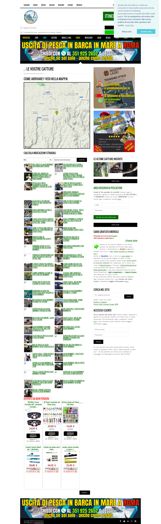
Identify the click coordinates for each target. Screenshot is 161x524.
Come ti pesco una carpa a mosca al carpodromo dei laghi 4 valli (43, 230)
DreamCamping (105, 265)
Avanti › (85, 492)
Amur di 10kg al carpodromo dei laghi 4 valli (42, 239)
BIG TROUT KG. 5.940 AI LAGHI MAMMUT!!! (73, 309)
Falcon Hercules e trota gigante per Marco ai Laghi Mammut (73, 257)
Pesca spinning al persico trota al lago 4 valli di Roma (73, 221)
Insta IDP (52, 5)
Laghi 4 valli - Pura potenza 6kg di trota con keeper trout (43, 355)
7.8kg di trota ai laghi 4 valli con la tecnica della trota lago (73, 185)
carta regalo (125, 256)
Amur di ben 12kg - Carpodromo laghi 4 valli (73, 229)
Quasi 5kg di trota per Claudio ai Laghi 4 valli (41, 283)
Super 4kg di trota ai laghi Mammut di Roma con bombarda (73, 337)
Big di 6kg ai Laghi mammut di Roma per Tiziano (43, 300)
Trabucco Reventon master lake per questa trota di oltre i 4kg (43, 257)
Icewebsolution (39, 523)
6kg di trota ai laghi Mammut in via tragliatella (43, 345)
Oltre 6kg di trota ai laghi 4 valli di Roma (43, 336)
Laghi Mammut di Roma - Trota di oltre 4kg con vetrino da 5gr (42, 328)
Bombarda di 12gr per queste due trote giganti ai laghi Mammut (43, 292)
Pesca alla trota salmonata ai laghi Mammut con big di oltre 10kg (42, 186)
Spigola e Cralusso (100, 302)
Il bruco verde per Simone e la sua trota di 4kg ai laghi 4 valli (43, 266)
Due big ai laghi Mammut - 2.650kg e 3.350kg (73, 291)
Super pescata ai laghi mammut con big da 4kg (42, 309)
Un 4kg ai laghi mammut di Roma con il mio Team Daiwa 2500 (43, 364)
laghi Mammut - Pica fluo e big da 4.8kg (73, 354)
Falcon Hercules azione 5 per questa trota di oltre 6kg (73, 166)
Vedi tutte (115, 181)
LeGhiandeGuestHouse (128, 265)
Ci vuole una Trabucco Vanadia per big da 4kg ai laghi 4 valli (72, 275)
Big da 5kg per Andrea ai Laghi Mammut (72, 345)
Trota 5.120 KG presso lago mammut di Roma (43, 372)
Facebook (27, 5)
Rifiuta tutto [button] (127, 31)
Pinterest (79, 5)
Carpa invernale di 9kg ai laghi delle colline (42, 211)
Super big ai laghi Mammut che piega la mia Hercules (73, 372)
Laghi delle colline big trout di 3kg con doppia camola (42, 203)
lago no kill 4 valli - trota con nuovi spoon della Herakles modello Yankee (73, 212)
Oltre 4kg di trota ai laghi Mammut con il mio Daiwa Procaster (43, 382)
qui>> (119, 199)
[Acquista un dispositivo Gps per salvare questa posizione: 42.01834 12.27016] (57, 148)
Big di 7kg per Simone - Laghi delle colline (43, 318)
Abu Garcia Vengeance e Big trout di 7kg (73, 247)
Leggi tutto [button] (129, 25)
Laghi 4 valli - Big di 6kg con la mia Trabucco (72, 283)
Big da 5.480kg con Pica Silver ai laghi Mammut (42, 390)
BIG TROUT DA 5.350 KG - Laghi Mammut (71, 327)
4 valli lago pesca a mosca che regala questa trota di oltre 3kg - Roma (43, 221)
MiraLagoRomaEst (100, 270)
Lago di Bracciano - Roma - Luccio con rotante (73, 300)
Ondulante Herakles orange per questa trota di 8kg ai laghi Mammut (73, 194)
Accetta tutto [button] (146, 31)
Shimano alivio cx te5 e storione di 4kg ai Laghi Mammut (42, 248)
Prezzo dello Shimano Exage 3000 (106, 304)
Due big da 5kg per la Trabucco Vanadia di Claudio (71, 239)
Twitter (43, 5)
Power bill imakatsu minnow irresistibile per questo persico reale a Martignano (42, 176)
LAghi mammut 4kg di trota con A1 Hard (74, 363)
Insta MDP (61, 5)
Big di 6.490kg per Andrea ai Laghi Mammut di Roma (73, 381)
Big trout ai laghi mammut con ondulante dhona (43, 165)
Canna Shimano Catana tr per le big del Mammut (42, 274)
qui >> (112, 238)
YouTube (70, 5)
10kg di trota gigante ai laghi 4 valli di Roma (72, 202)
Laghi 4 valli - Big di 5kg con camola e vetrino (72, 318)
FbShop (35, 5)
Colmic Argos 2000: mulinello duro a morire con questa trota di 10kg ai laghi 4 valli (73, 176)
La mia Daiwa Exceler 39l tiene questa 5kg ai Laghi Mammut (72, 266)
